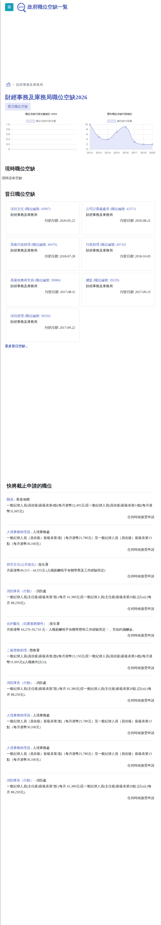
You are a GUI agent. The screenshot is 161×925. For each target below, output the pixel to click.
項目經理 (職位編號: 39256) (30, 316)
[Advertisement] (80, 51)
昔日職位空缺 (18, 106)
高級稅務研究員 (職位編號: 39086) (35, 280)
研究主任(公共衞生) (21, 564)
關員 (10, 499)
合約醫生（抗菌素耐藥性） (27, 623)
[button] (16, 346)
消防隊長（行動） (20, 591)
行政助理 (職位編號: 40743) (106, 244)
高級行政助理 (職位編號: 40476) (33, 244)
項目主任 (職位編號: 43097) (30, 209)
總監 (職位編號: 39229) (102, 280)
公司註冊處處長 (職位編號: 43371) (111, 209)
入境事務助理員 (18, 532)
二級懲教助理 (17, 650)
